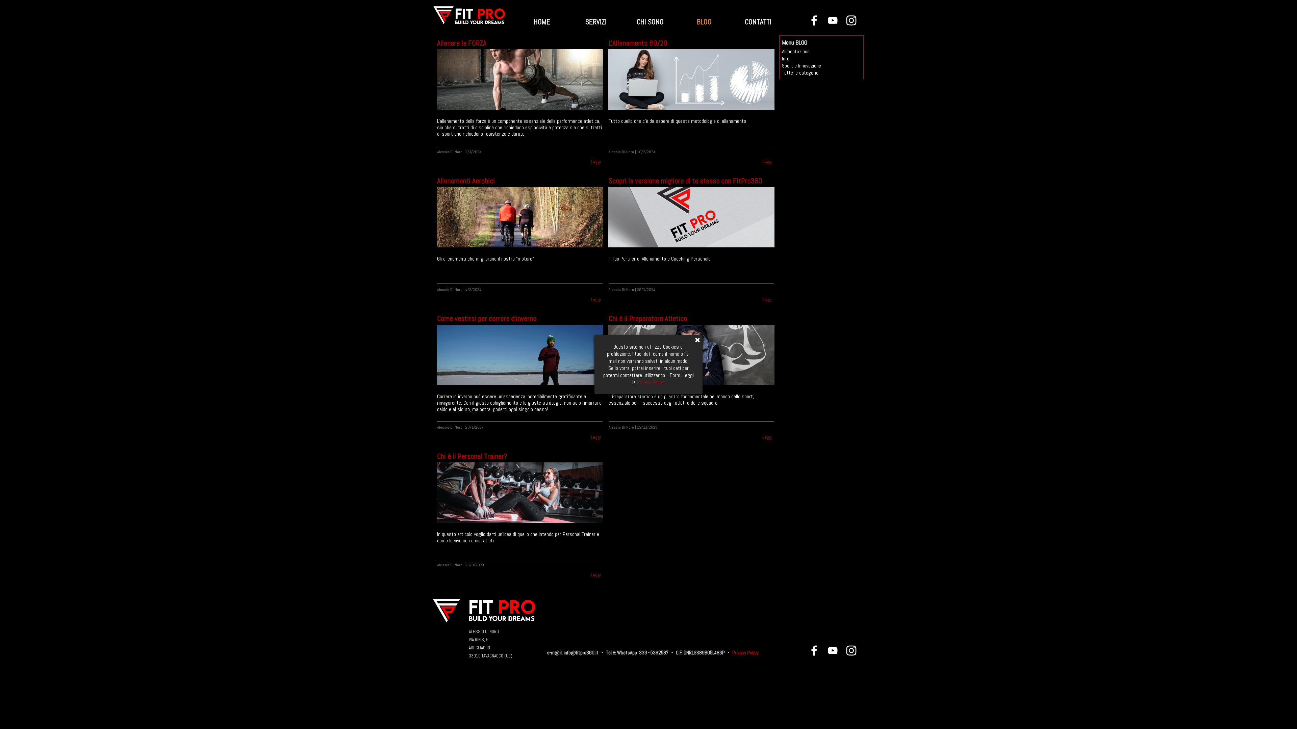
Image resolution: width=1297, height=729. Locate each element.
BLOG (704, 21)
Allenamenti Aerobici (466, 180)
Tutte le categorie (800, 72)
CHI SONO (650, 21)
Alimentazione (796, 51)
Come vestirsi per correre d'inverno (486, 318)
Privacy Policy (745, 653)
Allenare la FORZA (461, 43)
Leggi (596, 162)
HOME (542, 21)
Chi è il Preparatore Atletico (648, 318)
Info (785, 58)
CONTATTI (758, 21)
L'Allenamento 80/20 (638, 43)
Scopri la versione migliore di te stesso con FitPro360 (685, 180)
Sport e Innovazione (801, 65)
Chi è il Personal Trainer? (472, 456)
